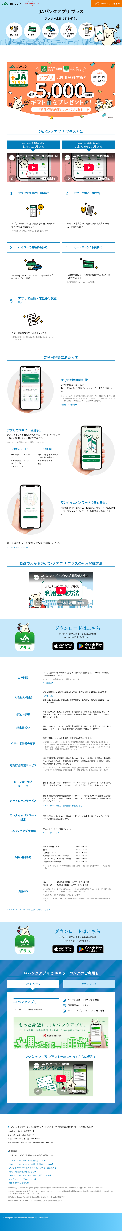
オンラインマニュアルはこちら (21, 1179)
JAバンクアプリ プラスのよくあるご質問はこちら (28, 910)
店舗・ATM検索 (68, 405)
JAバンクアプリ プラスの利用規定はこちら (26, 1161)
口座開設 (48, 683)
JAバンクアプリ (50, 833)
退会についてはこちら (18, 1183)
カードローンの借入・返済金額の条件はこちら (63, 806)
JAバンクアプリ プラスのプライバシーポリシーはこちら (31, 1168)
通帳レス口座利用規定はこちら (21, 1172)
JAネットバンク (89, 984)
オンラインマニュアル (17, 547)
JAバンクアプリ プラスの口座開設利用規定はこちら (30, 1164)
